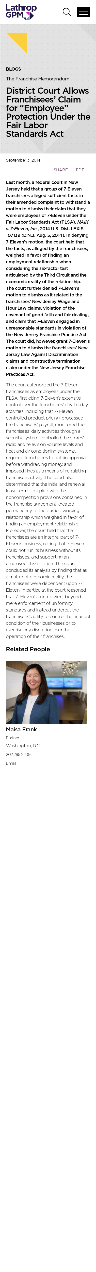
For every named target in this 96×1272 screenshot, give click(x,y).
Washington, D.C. (23, 746)
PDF (80, 170)
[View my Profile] (46, 692)
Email (11, 763)
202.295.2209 (18, 755)
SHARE (60, 172)
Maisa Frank (21, 729)
